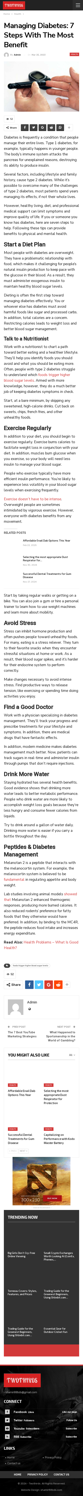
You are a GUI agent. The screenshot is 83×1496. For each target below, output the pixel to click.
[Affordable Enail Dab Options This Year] (12, 545)
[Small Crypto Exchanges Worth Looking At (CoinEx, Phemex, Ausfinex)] (59, 1238)
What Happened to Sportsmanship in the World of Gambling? (60, 1036)
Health (74, 54)
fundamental (14, 879)
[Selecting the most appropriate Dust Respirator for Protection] (12, 561)
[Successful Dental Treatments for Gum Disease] (12, 578)
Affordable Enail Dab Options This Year (46, 540)
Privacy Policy (53, 1457)
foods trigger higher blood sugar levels (30, 966)
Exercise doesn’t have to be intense (32, 499)
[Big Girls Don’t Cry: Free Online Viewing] (23, 1238)
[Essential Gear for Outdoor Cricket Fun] (59, 1314)
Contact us (13, 1463)
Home (11, 1457)
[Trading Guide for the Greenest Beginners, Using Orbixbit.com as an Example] (59, 1276)
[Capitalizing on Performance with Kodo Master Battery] (59, 1120)
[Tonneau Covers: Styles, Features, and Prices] (23, 1276)
